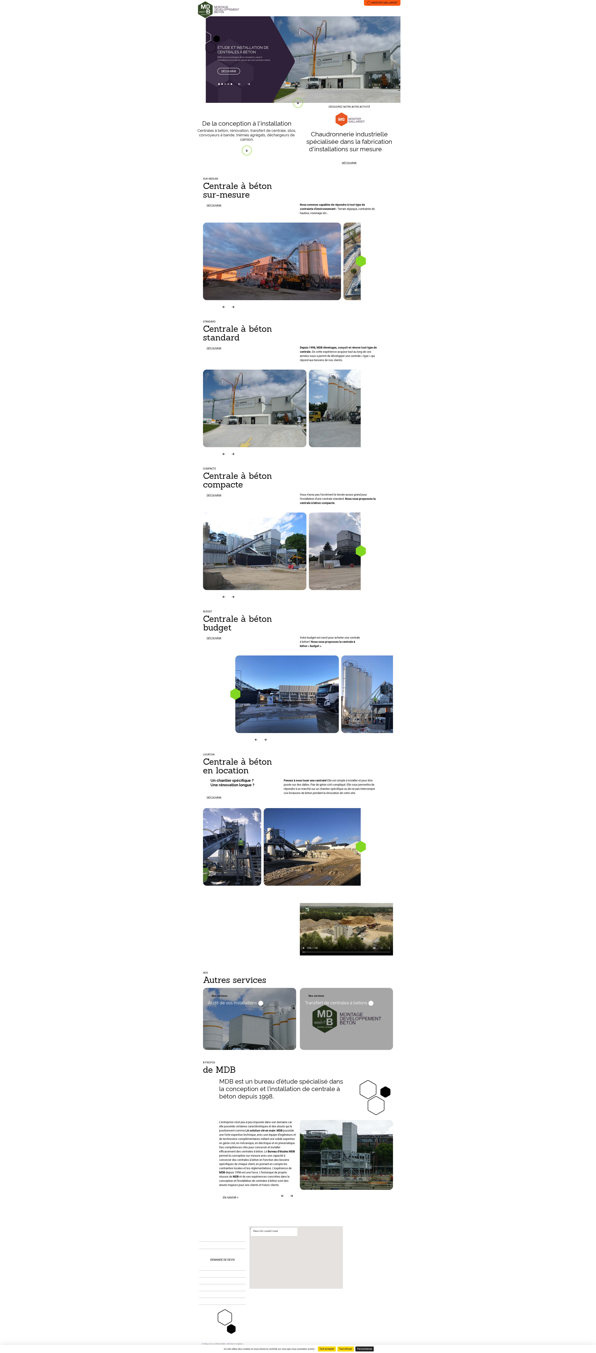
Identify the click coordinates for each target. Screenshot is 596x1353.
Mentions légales (235, 1344)
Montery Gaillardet (384, 2)
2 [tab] (222, 84)
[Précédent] (239, 84)
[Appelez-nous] (589, 61)
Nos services (219, 995)
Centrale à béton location (241, 942)
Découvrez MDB (270, 10)
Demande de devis (222, 1259)
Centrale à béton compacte (242, 927)
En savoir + (231, 1197)
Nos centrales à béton (299, 10)
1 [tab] (219, 84)
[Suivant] (249, 84)
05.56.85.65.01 (212, 1237)
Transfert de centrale (370, 10)
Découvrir (228, 71)
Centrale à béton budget (240, 935)
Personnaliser (364, 1348)
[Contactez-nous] (589, 68)
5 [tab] (231, 84)
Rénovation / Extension (335, 10)
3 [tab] (225, 84)
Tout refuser (345, 1348)
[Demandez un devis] (589, 75)
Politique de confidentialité (214, 1344)
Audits (394, 10)
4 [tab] (228, 84)
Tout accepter (326, 1348)
